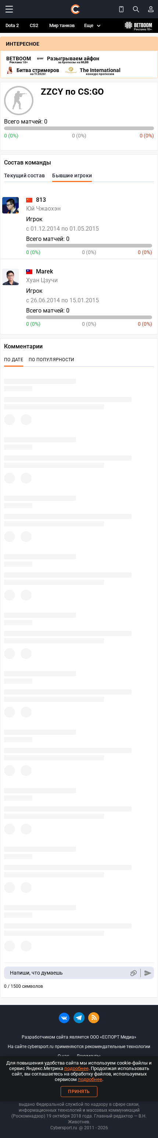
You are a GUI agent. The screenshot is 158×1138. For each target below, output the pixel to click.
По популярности (52, 359)
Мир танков (62, 25)
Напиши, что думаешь (36, 973)
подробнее (76, 1068)
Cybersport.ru (63, 1127)
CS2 (34, 25)
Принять (79, 1091)
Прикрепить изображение (133, 973)
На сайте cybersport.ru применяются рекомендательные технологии (79, 1046)
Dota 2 (12, 25)
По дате (13, 359)
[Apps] (121, 9)
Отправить (148, 973)
